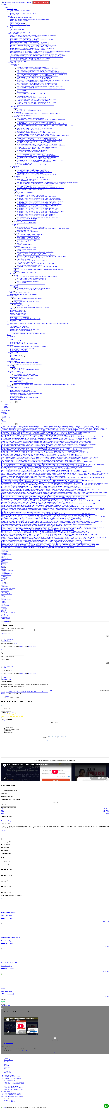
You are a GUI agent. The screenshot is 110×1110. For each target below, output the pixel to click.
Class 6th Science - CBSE (42, 537)
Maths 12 (16, 225)
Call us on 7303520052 (41, 2)
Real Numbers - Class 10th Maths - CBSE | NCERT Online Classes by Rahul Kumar (38, 141)
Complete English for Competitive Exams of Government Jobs (26, 364)
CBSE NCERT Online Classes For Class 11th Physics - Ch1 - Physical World (36, 196)
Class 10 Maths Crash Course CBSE (83, 524)
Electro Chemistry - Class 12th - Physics (45, 544)
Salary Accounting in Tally (17, 29)
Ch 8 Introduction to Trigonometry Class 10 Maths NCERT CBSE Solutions (36, 157)
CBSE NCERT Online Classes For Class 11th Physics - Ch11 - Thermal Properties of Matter (40, 211)
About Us (3, 416)
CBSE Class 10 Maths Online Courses (14, 1082)
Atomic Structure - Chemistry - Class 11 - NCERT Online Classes (33, 179)
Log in (50, 690)
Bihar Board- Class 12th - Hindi (18, 349)
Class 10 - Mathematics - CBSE (25, 163)
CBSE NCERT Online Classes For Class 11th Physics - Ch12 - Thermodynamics (37, 212)
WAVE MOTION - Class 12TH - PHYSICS (28, 239)
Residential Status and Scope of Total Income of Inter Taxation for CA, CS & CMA (31, 39)
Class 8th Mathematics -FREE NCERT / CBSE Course (31, 289)
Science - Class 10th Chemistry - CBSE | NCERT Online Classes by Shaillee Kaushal (38, 113)
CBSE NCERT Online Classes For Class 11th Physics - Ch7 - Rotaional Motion (37, 205)
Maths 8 (16, 287)
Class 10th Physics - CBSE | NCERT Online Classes (30, 118)
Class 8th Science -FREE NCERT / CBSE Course (26, 301)
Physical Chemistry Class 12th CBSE (26, 249)
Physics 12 (16, 233)
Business (9, 16)
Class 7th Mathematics (19, 368)
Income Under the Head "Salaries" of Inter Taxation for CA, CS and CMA (29, 42)
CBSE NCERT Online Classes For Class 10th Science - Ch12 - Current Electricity (38, 122)
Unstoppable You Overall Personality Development (15, 489)
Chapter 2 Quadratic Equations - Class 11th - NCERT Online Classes (34, 172)
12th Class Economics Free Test (25, 306)
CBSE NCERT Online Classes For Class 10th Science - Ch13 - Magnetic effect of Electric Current (42, 124)
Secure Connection (55, 1052)
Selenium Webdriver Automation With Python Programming (25, 319)
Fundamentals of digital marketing (19, 20)
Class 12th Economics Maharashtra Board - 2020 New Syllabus (33, 307)
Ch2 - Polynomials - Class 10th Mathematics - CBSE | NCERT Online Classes (37, 143)
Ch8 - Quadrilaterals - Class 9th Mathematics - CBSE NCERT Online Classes (36, 78)
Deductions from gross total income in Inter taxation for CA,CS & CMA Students (31, 52)
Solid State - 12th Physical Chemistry (26, 262)
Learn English (10, 12)
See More (3, 999)
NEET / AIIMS (31, 692)
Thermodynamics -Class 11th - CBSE (26, 220)
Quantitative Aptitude (12, 352)
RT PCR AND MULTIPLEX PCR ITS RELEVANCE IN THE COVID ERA (70, 537)
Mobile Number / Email (7, 628)
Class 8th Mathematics (44, 538)
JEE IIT (9, 324)
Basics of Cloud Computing (17, 310)
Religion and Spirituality (16, 377)
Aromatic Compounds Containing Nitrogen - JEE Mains (24, 329)
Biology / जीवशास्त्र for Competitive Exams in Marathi (24, 362)
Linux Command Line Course (18, 311)
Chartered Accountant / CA (14, 33)
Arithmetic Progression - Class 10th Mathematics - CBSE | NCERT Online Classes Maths (39, 140)
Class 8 (12, 297)
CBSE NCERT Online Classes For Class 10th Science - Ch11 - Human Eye (36, 121)
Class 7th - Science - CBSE (14, 340)
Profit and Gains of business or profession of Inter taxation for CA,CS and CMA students (33, 45)
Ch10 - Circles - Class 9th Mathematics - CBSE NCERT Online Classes (35, 81)
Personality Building (15, 381)
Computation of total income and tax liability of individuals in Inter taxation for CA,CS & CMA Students (37, 54)
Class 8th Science (18, 300)
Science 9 (16, 94)
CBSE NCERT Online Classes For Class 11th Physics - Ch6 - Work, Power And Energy (39, 204)
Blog (2, 414)
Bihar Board (10, 345)
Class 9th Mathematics (22, 92)
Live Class (9, 386)
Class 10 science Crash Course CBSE (11, 525)
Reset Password (105, 690)
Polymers (19, 250)
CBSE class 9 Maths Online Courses (10, 1076)
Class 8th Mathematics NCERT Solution (27, 87)
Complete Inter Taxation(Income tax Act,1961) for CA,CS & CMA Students (29, 58)
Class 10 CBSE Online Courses (11, 1080)
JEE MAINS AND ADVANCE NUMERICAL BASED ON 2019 (27, 333)
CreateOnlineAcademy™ (52, 1107)
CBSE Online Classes (12, 62)
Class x (9, 335)
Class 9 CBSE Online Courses (7, 1075)
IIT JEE (24, 692)
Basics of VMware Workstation (18, 313)
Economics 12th (18, 304)
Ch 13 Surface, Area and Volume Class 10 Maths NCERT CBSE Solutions (36, 159)
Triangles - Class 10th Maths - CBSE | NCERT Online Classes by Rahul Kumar (37, 147)
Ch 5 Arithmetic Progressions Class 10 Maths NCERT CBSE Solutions (35, 154)
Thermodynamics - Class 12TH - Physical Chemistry (30, 257)
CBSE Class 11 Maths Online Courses (13, 1087)
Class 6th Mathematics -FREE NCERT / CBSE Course (31, 284)
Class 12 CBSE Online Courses (8, 1091)
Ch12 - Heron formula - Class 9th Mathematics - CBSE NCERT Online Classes (37, 84)
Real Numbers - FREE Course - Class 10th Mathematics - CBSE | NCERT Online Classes (40, 160)
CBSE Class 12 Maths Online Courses (11, 1093)
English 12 (16, 268)
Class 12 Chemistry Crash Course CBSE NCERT (29, 265)
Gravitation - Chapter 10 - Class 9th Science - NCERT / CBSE (33, 100)
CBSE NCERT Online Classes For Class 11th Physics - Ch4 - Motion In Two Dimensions (40, 201)
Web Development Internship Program (20, 10)
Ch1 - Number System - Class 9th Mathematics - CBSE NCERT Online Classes (37, 68)
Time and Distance (15, 359)
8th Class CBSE (14, 285)
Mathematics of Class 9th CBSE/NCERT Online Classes (31, 67)
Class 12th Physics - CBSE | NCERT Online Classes (30, 234)
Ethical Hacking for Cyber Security (19, 317)
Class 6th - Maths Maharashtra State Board (27, 281)
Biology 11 (16, 191)
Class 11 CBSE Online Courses (11, 1086)
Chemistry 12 (17, 246)
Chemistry (9, 322)
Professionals (38, 692)
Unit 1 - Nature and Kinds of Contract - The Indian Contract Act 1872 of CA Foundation (32, 35)
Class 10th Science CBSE (23, 109)
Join (108, 662)
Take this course (5, 720)
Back (3, 550)
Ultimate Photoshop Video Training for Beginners (23, 391)
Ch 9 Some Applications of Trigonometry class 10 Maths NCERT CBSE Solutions (38, 156)
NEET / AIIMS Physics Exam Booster (20, 292)
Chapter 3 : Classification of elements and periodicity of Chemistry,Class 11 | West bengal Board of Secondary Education (47, 182)
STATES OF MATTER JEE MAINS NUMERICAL (24, 332)
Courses (6, 7)
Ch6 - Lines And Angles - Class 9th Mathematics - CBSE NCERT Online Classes (37, 76)
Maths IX (16, 65)
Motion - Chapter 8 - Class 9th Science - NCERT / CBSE (31, 97)
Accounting (10, 26)
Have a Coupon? (55, 722)
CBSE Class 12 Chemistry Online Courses (12, 1096)
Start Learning (7, 1061)
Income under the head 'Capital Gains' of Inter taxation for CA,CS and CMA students (32, 46)
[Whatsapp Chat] (106, 1106)
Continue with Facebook (7, 639)
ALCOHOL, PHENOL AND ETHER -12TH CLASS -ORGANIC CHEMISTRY (38, 266)
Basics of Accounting (15, 28)
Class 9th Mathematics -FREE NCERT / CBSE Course (31, 93)
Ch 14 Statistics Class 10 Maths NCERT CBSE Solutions (31, 153)
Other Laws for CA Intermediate (18, 61)
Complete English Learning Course (19, 14)
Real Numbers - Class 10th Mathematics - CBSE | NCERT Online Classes (36, 132)
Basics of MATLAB (15, 320)
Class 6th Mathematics (22, 282)
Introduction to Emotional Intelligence (20, 25)
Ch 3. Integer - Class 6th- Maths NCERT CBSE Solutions (31, 279)
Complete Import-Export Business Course (21, 17)
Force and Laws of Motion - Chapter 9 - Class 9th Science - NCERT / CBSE (36, 99)
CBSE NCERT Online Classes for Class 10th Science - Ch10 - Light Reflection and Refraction (41, 119)
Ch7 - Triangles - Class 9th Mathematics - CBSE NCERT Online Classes (35, 77)
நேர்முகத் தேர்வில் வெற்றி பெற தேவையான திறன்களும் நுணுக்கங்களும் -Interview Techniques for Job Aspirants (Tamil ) (45, 384)
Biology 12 (16, 271)
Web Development (12, 9)
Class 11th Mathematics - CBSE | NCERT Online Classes (31, 169)
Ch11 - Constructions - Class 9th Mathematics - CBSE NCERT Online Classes (37, 83)
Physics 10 (16, 116)
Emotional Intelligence (16, 396)
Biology (9, 30)
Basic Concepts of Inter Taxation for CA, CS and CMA (24, 38)
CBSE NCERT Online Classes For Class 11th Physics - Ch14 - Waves (35, 215)
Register (6, 407)
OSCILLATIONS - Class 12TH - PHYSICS (28, 237)
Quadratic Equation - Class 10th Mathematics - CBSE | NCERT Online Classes (37, 137)
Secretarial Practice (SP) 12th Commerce (51, 503)
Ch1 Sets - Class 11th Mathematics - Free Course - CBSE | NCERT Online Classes (38, 175)
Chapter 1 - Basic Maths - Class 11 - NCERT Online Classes (32, 170)
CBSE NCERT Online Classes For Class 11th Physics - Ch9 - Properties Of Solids (38, 208)
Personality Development (13, 371)
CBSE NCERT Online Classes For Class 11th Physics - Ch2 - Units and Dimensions (38, 198)
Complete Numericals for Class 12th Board (28, 236)
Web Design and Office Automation (19, 387)
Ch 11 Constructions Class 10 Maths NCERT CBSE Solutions (33, 148)
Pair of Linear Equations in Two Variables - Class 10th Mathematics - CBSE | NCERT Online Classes (43, 135)
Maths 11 (16, 167)
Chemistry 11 (17, 176)
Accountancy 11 (18, 221)
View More (3, 830)
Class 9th (3, 692)
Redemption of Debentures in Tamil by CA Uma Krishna (24, 36)
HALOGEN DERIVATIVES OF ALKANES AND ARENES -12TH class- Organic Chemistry (41, 256)
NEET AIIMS (10, 291)
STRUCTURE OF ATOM (23, 259)
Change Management (15, 399)
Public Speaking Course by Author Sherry (60, 500)
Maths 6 (16, 275)
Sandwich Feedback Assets (17, 23)
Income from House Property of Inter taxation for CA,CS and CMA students (29, 44)
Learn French (25, 530)
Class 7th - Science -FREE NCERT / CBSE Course (23, 343)
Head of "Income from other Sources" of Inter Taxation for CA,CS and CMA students (32, 48)
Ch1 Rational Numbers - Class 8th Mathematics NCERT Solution (33, 288)
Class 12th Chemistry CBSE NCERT (26, 247)
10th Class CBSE (14, 106)
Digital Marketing (14, 22)
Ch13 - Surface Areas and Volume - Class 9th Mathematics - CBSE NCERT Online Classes (40, 86)
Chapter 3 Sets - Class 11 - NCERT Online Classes (30, 173)
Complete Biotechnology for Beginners (20, 32)
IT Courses (45, 692)
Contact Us (7, 1067)
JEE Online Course (9, 1100)
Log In (5, 406)
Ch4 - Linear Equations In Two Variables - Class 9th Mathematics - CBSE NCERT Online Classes (42, 74)
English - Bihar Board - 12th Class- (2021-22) (22, 348)
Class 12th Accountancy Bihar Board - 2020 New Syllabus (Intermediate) (29, 346)
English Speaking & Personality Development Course (24, 13)
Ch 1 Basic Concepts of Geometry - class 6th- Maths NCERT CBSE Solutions (37, 276)
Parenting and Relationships (17, 372)
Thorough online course (27, 544)
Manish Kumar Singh (12, 712)
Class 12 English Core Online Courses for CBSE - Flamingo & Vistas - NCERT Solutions (40, 269)
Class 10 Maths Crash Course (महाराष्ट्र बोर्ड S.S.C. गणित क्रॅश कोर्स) (34, 161)
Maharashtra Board (12, 295)
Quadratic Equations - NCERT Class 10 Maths (29, 129)
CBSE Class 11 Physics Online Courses (14, 1089)
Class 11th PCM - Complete (24, 186)
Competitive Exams (12, 361)
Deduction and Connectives (17, 356)
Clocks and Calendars (15, 355)
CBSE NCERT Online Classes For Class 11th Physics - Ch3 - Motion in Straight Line (39, 199)
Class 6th (12, 273)
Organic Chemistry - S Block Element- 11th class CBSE (31, 189)
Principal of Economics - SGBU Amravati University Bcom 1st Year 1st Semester (51, 492)
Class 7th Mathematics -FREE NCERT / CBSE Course (28, 370)
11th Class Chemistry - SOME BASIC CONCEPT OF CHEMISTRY (35, 185)
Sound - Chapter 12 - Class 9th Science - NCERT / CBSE (31, 103)
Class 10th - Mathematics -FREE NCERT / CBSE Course (31, 164)
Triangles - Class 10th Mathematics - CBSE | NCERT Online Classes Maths (36, 138)
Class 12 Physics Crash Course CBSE (26, 240)
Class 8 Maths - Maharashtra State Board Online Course (28, 298)
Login (107, 636)
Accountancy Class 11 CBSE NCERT (26, 223)
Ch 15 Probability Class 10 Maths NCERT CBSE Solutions (32, 150)
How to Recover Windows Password (19, 316)
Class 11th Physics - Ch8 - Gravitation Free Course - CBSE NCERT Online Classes (38, 217)
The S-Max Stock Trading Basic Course (20, 394)
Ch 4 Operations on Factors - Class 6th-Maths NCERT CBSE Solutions (20, 486)
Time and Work (14, 358)
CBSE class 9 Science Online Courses (11, 1078)
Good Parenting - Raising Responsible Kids (25, 374)
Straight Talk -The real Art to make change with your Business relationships (29, 19)
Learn (5, 1064)
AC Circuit (19, 243)
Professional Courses (12, 388)
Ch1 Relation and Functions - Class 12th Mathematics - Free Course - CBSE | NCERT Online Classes (43, 228)
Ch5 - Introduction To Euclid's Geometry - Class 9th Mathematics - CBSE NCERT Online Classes (42, 73)
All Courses (10, 365)
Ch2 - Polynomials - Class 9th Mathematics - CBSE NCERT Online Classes (36, 70)
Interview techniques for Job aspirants (23, 383)
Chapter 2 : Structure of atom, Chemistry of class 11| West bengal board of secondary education (41, 183)
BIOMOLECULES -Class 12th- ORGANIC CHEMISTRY (32, 260)
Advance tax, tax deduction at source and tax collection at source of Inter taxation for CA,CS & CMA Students (38, 55)
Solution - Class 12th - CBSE (24, 244)
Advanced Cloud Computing (17, 314)
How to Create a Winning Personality (19, 390)
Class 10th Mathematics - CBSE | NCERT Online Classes (31, 131)
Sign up (15, 643)
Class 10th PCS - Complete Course (26, 115)
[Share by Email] (66, 737)
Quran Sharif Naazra (19, 380)
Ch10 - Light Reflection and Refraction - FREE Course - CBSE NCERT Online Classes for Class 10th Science (45, 125)
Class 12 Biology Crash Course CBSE (26, 272)
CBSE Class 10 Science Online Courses (14, 1083)
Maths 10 (16, 127)
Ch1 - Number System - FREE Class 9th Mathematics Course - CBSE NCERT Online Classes (41, 89)
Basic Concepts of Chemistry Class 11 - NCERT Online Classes (33, 177)
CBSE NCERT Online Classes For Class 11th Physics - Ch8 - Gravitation (35, 207)
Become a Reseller (5, 417)
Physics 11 (16, 193)
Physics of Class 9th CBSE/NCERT (26, 96)
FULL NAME (4, 656)
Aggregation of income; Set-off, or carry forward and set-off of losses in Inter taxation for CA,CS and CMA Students (40, 51)
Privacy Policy (32, 646)
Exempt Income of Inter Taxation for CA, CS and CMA (24, 41)
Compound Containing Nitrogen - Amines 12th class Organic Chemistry (35, 252)
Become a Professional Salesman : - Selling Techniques (24, 397)
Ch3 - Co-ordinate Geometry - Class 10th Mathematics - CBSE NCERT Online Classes (39, 144)
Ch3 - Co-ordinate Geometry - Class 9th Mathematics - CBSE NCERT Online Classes (39, 71)
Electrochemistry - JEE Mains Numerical (20, 330)
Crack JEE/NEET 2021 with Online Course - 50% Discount (16, 2)
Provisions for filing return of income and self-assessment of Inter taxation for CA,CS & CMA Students (36, 57)
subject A (12, 336)
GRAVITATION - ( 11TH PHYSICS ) (27, 218)
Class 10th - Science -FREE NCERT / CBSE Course (30, 110)
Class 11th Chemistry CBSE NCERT (26, 180)
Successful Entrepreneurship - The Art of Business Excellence (26, 393)
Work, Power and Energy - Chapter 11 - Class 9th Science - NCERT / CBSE (36, 102)
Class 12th (19, 692)
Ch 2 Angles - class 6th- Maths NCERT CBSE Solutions (31, 278)
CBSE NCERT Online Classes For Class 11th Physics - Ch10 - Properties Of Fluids (38, 209)
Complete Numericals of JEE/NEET (19, 327)
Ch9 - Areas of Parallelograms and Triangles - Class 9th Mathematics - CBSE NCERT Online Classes (43, 80)
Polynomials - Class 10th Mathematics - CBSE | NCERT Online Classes (35, 134)
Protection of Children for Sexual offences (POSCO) (27, 375)
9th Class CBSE (14, 64)
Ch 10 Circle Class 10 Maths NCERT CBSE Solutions (31, 151)
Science (15, 108)
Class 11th (14, 692)
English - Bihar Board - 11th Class (19, 351)
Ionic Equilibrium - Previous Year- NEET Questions (23, 294)
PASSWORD (4, 630)
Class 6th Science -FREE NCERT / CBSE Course (74, 541)
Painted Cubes (14, 354)
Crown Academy (27, 827)
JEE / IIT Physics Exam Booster (18, 326)
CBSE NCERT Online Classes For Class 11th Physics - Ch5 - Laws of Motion (37, 202)
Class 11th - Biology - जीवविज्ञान (25, 192)
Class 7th (12, 367)
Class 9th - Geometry (22, 90)
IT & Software (10, 308)
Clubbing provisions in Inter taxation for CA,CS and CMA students (27, 49)
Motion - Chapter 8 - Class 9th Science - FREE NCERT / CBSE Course (35, 105)
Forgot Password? (5, 633)
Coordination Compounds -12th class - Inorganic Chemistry (32, 253)
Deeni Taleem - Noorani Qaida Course (23, 378)
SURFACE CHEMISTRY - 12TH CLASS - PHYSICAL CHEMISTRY (35, 263)
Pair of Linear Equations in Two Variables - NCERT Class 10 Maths (34, 128)
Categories (3, 412)
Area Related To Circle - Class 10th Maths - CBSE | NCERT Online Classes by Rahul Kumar (41, 145)
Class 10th (8, 692)
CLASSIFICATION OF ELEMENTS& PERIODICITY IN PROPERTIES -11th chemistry (40, 188)
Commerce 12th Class (16, 303)
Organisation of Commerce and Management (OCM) (15, 492)
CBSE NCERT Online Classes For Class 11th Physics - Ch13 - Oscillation (36, 214)
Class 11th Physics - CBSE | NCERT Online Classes (30, 195)
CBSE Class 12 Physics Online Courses (11, 1094)
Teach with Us (7, 404)
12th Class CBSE (14, 224)
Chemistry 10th (17, 112)
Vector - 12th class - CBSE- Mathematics (27, 231)
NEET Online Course (9, 1101)
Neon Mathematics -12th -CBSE (25, 230)
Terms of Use (22, 646)
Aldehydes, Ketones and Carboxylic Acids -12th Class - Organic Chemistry (36, 255)
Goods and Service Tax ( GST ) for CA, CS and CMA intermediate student (29, 60)
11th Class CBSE (14, 166)
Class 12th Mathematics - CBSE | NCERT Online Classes (31, 227)
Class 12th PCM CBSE (23, 241)
